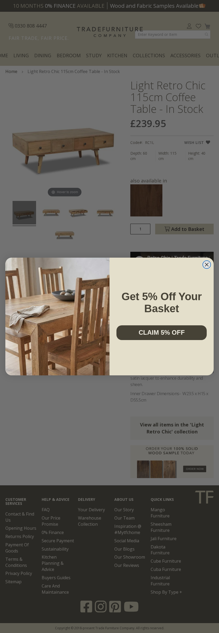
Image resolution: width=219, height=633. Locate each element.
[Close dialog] (206, 264)
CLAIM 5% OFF (162, 332)
